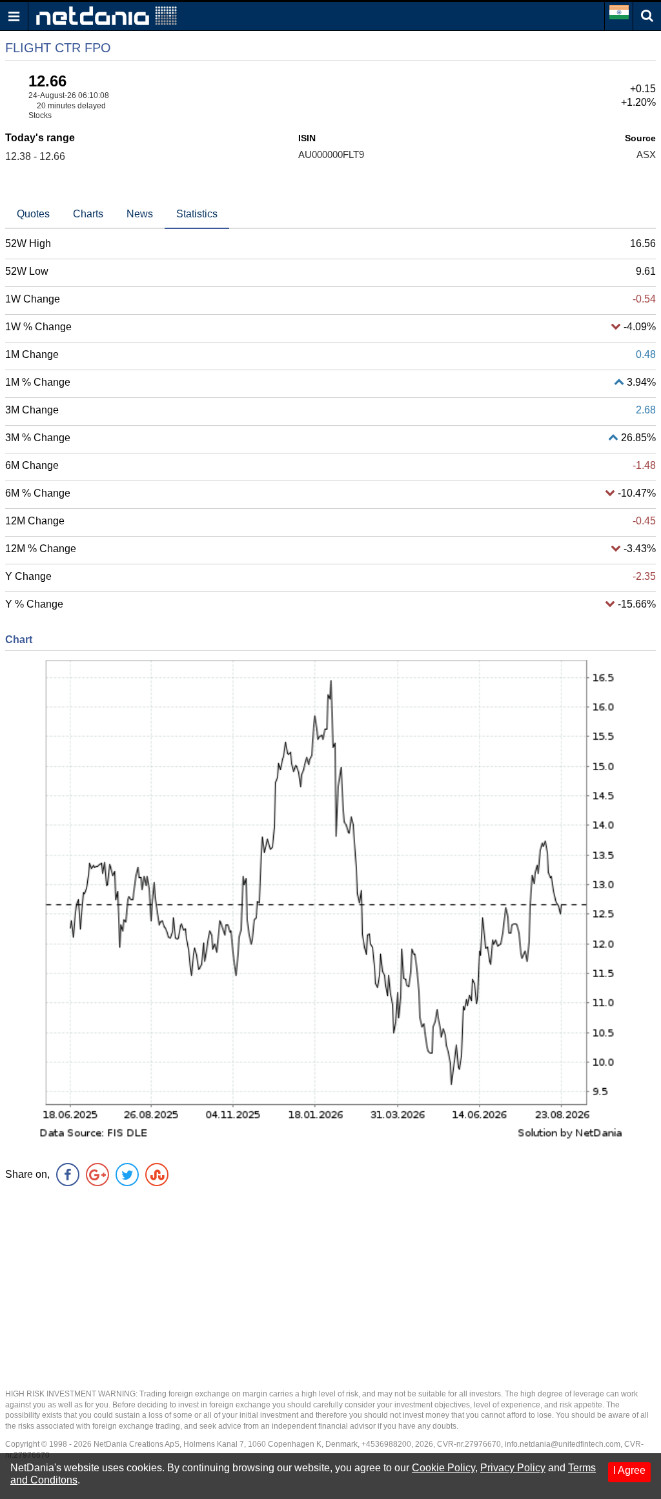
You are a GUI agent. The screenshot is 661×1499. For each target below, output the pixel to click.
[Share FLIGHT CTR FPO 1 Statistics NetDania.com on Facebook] (67, 1174)
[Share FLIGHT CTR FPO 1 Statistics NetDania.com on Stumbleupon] (157, 1174)
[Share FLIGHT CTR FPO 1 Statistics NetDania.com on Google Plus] (97, 1174)
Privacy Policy (512, 1467)
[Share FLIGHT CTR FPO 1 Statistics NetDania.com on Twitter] (127, 1174)
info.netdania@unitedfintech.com (562, 1444)
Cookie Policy (443, 1467)
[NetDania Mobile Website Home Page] (106, 15)
